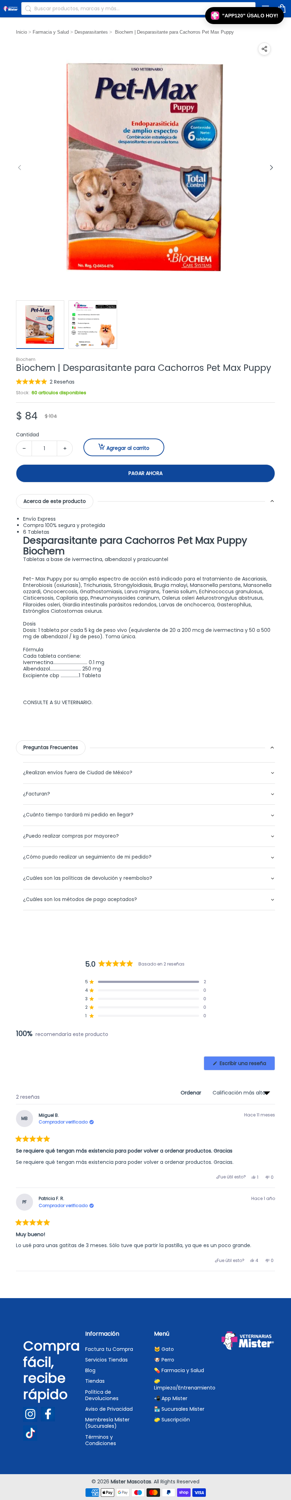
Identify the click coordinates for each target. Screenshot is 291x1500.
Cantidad (27, 434)
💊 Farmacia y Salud (179, 1370)
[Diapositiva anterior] (19, 167)
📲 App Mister (170, 1398)
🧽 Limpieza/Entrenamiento (184, 1384)
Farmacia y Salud (51, 32)
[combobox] (138, 8)
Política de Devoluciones (102, 1395)
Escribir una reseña (246, 1064)
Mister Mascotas (131, 1481)
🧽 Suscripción (172, 1419)
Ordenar (192, 1092)
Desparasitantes (91, 32)
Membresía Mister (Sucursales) (107, 1423)
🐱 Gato (164, 1349)
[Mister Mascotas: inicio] (10, 8)
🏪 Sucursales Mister (179, 1409)
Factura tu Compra (109, 1349)
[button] (45, 382)
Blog (90, 1370)
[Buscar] (28, 8)
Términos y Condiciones (100, 1440)
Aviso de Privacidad (109, 1409)
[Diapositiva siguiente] (271, 167)
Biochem (25, 359)
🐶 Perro (164, 1359)
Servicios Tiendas (106, 1359)
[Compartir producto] (264, 49)
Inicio (21, 32)
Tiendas (95, 1381)
